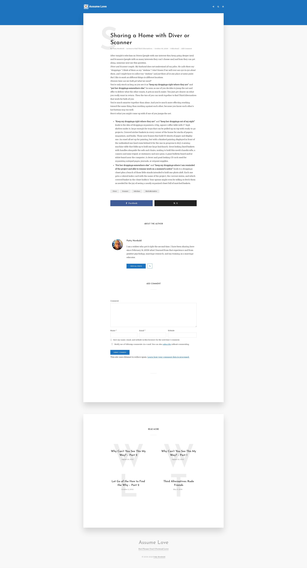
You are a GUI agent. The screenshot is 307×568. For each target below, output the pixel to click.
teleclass (137, 191)
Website (171, 330)
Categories (186, 6)
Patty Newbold (118, 48)
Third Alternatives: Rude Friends (178, 483)
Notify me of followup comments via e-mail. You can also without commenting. (151, 344)
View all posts (136, 266)
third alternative (151, 191)
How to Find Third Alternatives (140, 48)
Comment (114, 301)
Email (142, 330)
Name (113, 330)
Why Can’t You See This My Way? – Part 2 (128, 453)
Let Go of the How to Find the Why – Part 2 (128, 483)
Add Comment (186, 48)
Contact (197, 6)
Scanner (125, 191)
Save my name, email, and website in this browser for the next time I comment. (146, 340)
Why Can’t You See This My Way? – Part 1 (178, 453)
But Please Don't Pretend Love (154, 549)
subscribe (167, 344)
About (206, 6)
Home (177, 6)
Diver (115, 191)
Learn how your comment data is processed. (168, 357)
